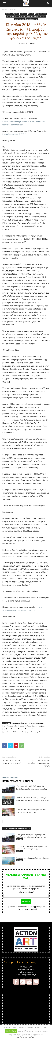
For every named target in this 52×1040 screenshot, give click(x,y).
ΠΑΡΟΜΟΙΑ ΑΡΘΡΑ (10, 777)
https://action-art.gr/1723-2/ (14, 134)
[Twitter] (10, 745)
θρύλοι (13, 729)
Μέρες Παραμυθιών (40, 14)
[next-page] (7, 821)
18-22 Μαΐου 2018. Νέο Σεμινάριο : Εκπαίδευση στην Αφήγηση (39, 763)
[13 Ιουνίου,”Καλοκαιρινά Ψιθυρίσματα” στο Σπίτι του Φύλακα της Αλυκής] (8, 812)
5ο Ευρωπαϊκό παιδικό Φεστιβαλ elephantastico (28, 723)
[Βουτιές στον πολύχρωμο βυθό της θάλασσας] (8, 861)
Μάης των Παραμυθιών (26, 729)
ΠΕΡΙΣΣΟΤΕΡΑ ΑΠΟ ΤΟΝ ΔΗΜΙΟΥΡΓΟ (17, 781)
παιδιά (22, 732)
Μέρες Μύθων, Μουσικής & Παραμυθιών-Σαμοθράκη (7, 801)
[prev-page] (3, 821)
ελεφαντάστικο (31, 726)
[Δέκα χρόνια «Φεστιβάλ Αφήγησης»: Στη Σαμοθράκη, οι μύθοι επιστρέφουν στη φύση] (8, 789)
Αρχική (4, 9)
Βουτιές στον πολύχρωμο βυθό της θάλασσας (32, 858)
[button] (4, 3)
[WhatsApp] (21, 745)
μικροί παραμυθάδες (10, 732)
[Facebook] (4, 745)
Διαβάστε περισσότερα (26, 1037)
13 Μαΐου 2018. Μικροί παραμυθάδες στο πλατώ (11, 761)
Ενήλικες (30, 14)
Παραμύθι (23, 14)
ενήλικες (42, 726)
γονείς (21, 726)
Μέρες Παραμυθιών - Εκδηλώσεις (16, 16)
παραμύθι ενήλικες (31, 19)
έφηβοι (6, 729)
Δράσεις (12, 9)
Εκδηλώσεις (15, 14)
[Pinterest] (16, 745)
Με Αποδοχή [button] (11, 1031)
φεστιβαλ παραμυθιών (34, 732)
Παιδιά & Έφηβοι (19, 19)
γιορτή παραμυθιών (10, 726)
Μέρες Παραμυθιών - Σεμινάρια (36, 16)
